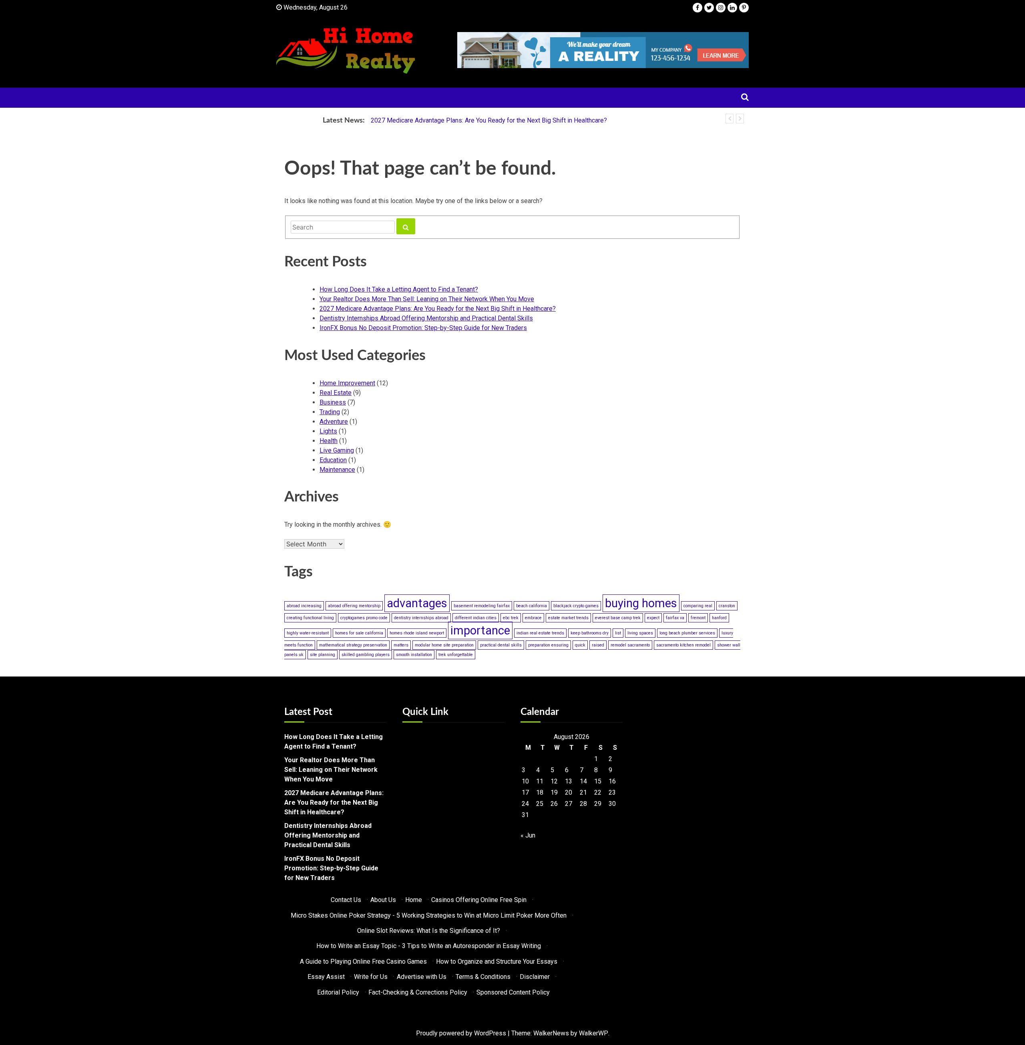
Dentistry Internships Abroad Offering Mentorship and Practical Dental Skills (426, 318)
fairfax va (675, 617)
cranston (727, 605)
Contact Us (346, 900)
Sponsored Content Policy (513, 992)
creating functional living (310, 617)
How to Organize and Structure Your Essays (496, 961)
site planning (322, 654)
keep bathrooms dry (590, 633)
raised (598, 645)
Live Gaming (337, 450)
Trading (330, 412)
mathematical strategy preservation (353, 645)
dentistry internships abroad (421, 617)
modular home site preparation (444, 645)
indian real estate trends (540, 633)
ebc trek (511, 617)
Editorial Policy (338, 992)
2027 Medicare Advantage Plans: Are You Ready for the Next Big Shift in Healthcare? (489, 120)
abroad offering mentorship (354, 605)
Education (333, 460)
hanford (719, 617)
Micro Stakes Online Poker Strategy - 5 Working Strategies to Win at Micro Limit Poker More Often (429, 915)
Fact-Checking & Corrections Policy (417, 992)
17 (525, 792)
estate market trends (568, 617)
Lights (328, 431)
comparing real (697, 605)
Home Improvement (347, 383)
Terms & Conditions (483, 977)
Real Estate (336, 393)
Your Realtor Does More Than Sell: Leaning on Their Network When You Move (427, 299)
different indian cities (475, 617)
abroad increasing (304, 605)
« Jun (528, 835)
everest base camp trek (618, 617)
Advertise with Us (421, 977)
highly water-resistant (308, 633)
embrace (533, 617)
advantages (417, 603)
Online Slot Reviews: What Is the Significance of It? (428, 930)
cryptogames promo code (364, 617)
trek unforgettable (455, 654)
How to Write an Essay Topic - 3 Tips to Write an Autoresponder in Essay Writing (428, 946)
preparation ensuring (548, 645)
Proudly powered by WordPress (461, 1033)
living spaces (640, 633)
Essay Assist (326, 977)
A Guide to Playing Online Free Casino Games (363, 961)
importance (480, 630)
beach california (531, 605)
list (618, 633)
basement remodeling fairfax (482, 605)
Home (413, 900)
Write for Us (371, 977)
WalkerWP (593, 1033)
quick (580, 645)
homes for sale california (359, 633)
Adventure (334, 421)
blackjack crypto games (576, 605)
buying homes (641, 603)
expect (653, 617)
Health (329, 441)
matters (401, 645)
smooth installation (414, 654)
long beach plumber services (687, 633)
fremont (698, 617)
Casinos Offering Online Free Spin (479, 900)
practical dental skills (501, 645)
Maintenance (337, 469)
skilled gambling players (366, 654)
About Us (383, 900)
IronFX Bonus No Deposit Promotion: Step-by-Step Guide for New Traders (423, 328)
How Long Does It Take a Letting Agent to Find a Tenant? (399, 289)
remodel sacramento (630, 645)
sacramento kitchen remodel (683, 645)
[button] (730, 118)
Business (333, 402)
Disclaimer (535, 977)
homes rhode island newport (417, 633)
